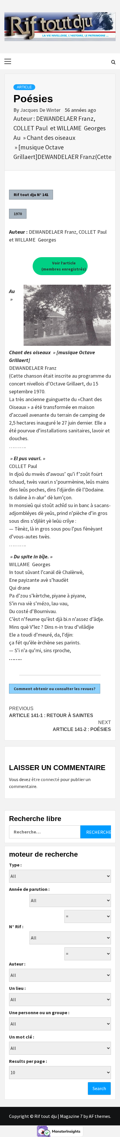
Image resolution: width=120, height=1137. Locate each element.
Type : (15, 865)
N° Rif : (16, 926)
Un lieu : (17, 988)
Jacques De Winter (41, 110)
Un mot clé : (21, 1037)
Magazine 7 (71, 1116)
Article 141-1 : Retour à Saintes (51, 712)
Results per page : (28, 1061)
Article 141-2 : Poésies (82, 726)
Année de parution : (29, 889)
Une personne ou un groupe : (39, 1012)
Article (24, 87)
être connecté (45, 779)
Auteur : (17, 964)
